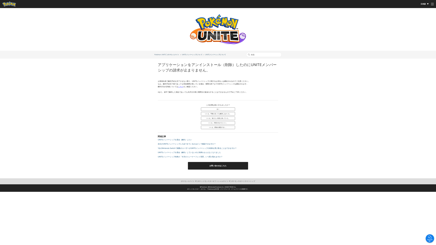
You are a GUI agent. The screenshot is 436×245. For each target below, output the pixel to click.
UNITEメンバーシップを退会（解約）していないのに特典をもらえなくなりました (189, 152)
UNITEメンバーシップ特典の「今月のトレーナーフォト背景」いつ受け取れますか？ (190, 157)
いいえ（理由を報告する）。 (218, 127)
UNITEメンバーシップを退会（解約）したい (175, 140)
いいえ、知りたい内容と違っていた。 (218, 118)
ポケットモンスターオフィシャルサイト (213, 181)
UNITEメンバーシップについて (192, 54)
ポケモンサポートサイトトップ (243, 181)
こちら (180, 87)
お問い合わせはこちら (218, 166)
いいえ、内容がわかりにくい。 (218, 123)
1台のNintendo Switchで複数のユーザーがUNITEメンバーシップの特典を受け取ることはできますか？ (197, 148)
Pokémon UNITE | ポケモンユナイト (166, 54)
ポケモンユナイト (187, 181)
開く (430, 239)
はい (218, 109)
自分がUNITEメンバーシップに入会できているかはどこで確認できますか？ (187, 144)
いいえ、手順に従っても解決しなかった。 (218, 114)
